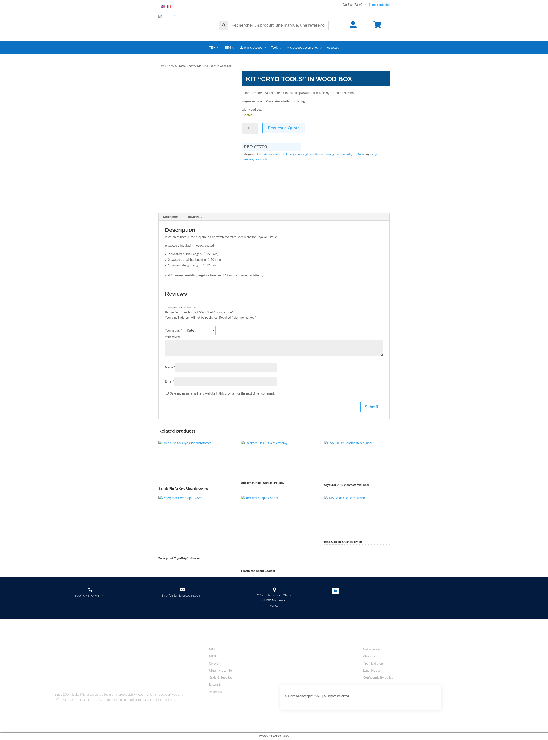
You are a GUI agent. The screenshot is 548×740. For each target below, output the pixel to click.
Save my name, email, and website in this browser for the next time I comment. (222, 393)
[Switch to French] (169, 7)
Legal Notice (372, 670)
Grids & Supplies (220, 677)
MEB (212, 656)
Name (170, 367)
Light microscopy (251, 47)
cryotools (261, 159)
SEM (228, 47)
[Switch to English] (163, 7)
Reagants (215, 684)
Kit (354, 154)
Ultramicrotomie (220, 670)
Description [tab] (171, 217)
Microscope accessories (302, 47)
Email (169, 381)
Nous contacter (379, 4)
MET (212, 649)
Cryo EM (215, 663)
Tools (274, 47)
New (192, 66)
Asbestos (333, 47)
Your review (174, 337)
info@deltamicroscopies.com (181, 595)
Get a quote (371, 649)
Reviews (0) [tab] (195, 217)
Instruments (343, 154)
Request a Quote (284, 128)
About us (369, 656)
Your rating (173, 330)
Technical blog (373, 663)
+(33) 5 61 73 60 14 (89, 596)
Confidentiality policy (378, 677)
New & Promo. (177, 66)
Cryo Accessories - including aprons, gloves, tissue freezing (295, 154)
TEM (212, 47)
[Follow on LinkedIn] (335, 591)
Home (162, 66)
